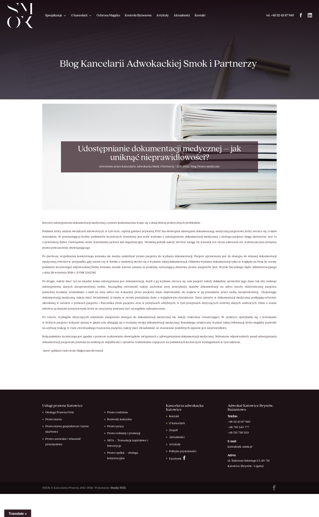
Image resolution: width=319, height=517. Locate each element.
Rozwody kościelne (119, 419)
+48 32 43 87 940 (239, 422)
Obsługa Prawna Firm (59, 412)
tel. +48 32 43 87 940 (280, 15)
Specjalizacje (53, 15)
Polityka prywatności (182, 451)
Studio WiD (118, 488)
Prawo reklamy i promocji (123, 433)
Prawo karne (53, 419)
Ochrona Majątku (108, 15)
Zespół (173, 430)
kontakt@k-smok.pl (240, 447)
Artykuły (162, 15)
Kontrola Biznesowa (138, 15)
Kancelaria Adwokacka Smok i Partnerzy (148, 166)
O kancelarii (79, 15)
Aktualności (182, 15)
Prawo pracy (115, 426)
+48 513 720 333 (238, 433)
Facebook (175, 459)
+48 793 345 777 (238, 427)
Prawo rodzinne (117, 412)
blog (193, 166)
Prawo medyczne (208, 166)
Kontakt (200, 15)
